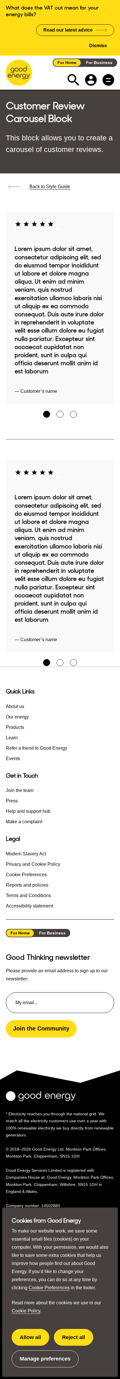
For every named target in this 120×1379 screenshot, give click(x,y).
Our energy (17, 716)
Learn (12, 737)
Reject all (77, 1340)
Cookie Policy (26, 1310)
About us (15, 706)
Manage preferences (45, 1361)
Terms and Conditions (28, 895)
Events (13, 758)
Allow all (34, 1340)
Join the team (19, 790)
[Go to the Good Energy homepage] (19, 73)
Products (15, 727)
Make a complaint (24, 821)
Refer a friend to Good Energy (36, 748)
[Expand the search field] (73, 80)
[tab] (46, 414)
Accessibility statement (29, 905)
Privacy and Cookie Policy (33, 864)
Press (12, 800)
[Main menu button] (108, 80)
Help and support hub (28, 811)
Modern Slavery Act (26, 853)
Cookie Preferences (49, 1287)
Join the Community (41, 1028)
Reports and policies (27, 885)
